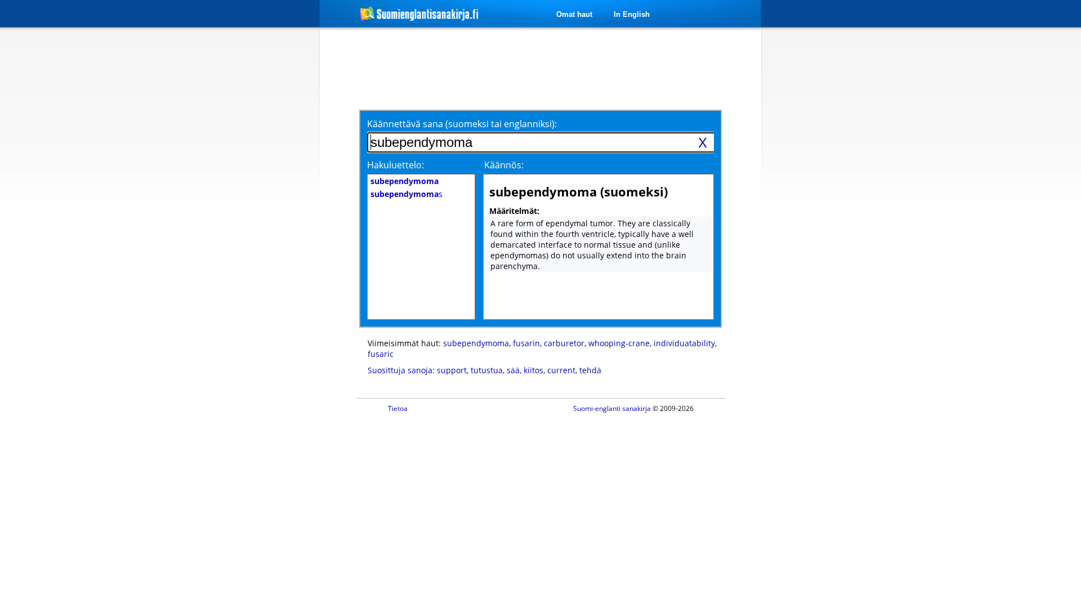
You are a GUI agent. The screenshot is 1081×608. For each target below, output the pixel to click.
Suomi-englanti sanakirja (612, 408)
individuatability (684, 343)
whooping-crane (619, 343)
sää (513, 370)
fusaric (381, 353)
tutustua (487, 370)
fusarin (526, 343)
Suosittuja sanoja (400, 370)
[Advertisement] (260, 213)
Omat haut (574, 14)
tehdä (590, 370)
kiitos (533, 370)
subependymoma (476, 343)
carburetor (564, 343)
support (452, 370)
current (561, 370)
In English (632, 14)
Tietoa (398, 408)
